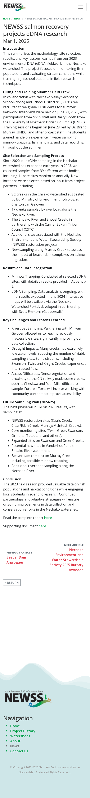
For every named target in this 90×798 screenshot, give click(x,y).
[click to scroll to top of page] (83, 788)
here (48, 517)
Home (6, 18)
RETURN (12, 583)
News (17, 18)
